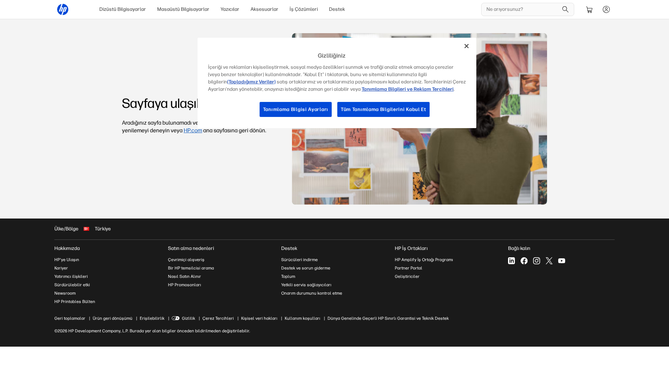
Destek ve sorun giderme (305, 268)
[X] (549, 260)
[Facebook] (524, 260)
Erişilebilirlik (152, 318)
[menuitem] (123, 9)
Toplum (288, 276)
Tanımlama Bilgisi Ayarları (295, 109)
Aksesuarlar (264, 9)
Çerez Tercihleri (218, 318)
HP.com (193, 130)
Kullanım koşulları (302, 318)
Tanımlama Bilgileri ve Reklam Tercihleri (408, 89)
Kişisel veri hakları (259, 318)
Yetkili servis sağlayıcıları (306, 284)
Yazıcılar (230, 9)
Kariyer (61, 268)
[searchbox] (522, 9)
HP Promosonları (184, 284)
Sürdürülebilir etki (72, 284)
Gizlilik (188, 318)
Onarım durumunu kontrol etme (311, 293)
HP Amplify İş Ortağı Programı (424, 259)
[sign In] (606, 9)
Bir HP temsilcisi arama (191, 268)
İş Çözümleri (304, 9)
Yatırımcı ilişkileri (71, 276)
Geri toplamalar (69, 318)
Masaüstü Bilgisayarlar (183, 9)
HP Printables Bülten (74, 301)
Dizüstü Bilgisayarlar (122, 9)
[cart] (589, 9)
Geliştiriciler (407, 276)
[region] (337, 83)
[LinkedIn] (511, 260)
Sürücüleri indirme (299, 259)
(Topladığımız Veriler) (251, 82)
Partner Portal (408, 268)
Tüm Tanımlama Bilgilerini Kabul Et (383, 109)
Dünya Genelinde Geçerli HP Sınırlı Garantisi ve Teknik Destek (388, 318)
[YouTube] (561, 260)
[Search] (565, 9)
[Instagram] (536, 260)
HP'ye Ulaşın (66, 259)
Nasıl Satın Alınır (184, 276)
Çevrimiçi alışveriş (186, 259)
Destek (337, 9)
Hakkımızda (67, 248)
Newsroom (65, 293)
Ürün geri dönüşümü (112, 318)
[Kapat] (466, 46)
